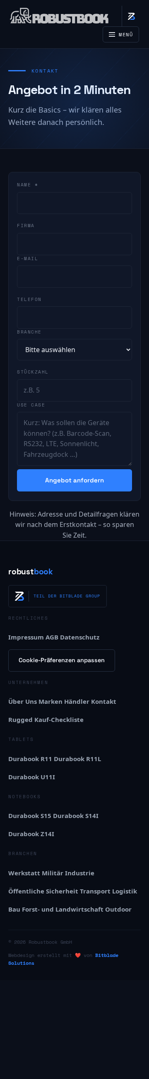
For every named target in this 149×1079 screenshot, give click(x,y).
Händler (76, 701)
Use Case (31, 405)
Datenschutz (79, 637)
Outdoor (118, 909)
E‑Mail (27, 258)
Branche (29, 332)
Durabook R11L (77, 759)
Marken (50, 701)
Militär (52, 873)
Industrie (79, 873)
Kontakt (103, 701)
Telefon (29, 299)
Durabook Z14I (31, 834)
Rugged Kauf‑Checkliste (46, 719)
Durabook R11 (30, 759)
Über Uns (22, 701)
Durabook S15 (29, 815)
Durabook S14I (76, 815)
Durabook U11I (31, 777)
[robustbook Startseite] (59, 16)
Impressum (26, 637)
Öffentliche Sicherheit (43, 891)
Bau (14, 909)
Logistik (124, 891)
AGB (52, 637)
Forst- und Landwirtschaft (62, 909)
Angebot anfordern (74, 480)
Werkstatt (24, 873)
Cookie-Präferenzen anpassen (62, 660)
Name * (27, 184)
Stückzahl (33, 372)
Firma (26, 225)
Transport (95, 891)
